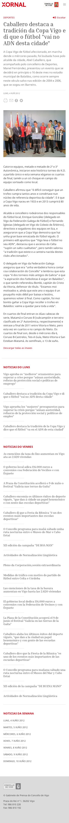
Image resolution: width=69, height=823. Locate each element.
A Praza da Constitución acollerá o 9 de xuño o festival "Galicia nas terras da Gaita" (33, 484)
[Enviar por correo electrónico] (11, 101)
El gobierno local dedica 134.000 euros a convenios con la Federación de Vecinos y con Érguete (32, 604)
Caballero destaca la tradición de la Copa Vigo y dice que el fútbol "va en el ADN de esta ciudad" (34, 427)
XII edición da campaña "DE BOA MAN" (28, 545)
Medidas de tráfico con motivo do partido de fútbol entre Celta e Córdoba (32, 576)
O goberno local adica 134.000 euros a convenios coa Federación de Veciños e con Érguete (31, 470)
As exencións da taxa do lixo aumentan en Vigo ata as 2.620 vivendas (34, 455)
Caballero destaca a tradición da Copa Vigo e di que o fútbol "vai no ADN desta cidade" (33, 395)
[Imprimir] (5, 100)
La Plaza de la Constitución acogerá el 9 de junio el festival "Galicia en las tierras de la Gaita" (31, 621)
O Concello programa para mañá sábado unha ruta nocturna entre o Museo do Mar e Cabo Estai (33, 532)
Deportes (9, 17)
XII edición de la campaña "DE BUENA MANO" (32, 686)
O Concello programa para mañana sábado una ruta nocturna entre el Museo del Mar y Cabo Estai (34, 673)
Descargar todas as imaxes (17, 347)
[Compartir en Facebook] (16, 101)
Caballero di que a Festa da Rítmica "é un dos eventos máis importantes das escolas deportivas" (32, 516)
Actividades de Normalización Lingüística (30, 555)
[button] (64, 4)
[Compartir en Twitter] (21, 101)
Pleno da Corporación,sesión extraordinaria (32, 565)
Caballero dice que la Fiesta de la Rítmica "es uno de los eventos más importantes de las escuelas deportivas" (32, 656)
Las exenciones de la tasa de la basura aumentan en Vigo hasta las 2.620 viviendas (32, 589)
